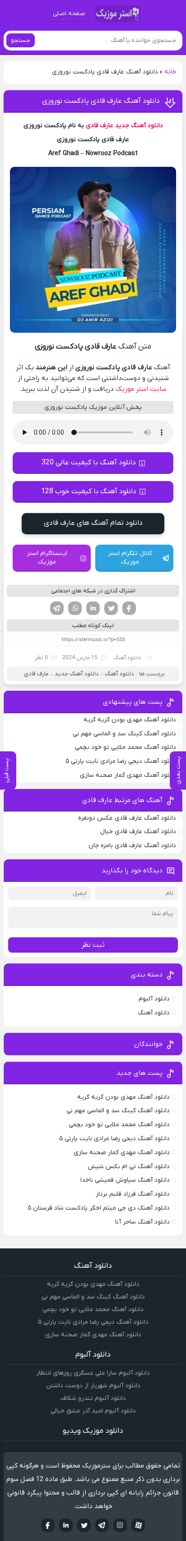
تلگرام (57, 608)
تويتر (84, 1525)
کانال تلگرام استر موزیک (130, 557)
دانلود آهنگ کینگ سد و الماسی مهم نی (124, 733)
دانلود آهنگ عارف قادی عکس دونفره (127, 818)
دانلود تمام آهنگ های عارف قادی (93, 522)
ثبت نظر (93, 944)
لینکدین (93, 608)
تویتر (111, 608)
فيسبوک (48, 1525)
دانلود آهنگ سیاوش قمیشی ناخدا (125, 1180)
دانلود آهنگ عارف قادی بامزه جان (132, 845)
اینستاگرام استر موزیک (47, 557)
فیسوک (129, 608)
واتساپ (75, 608)
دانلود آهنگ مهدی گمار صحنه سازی (128, 775)
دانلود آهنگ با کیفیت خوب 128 (88, 491)
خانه (170, 72)
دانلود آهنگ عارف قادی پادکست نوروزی (101, 100)
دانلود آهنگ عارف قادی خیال (138, 831)
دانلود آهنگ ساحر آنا (142, 1222)
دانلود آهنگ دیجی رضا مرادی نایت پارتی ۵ (120, 761)
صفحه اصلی (69, 13)
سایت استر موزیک (141, 389)
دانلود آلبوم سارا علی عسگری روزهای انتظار (93, 1373)
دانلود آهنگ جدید (139, 125)
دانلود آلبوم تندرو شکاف (93, 1398)
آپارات (138, 1525)
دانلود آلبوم (154, 999)
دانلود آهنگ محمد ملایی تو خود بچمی (125, 747)
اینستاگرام (120, 1525)
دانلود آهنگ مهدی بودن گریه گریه (130, 719)
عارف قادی (99, 125)
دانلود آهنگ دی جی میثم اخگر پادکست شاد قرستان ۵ (99, 1208)
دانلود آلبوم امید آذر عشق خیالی (93, 1411)
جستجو (20, 40)
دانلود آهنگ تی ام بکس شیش (129, 1166)
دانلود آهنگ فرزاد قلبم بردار (133, 1194)
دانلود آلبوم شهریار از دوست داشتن (93, 1385)
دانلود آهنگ (127, 657)
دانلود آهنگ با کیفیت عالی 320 (89, 462)
